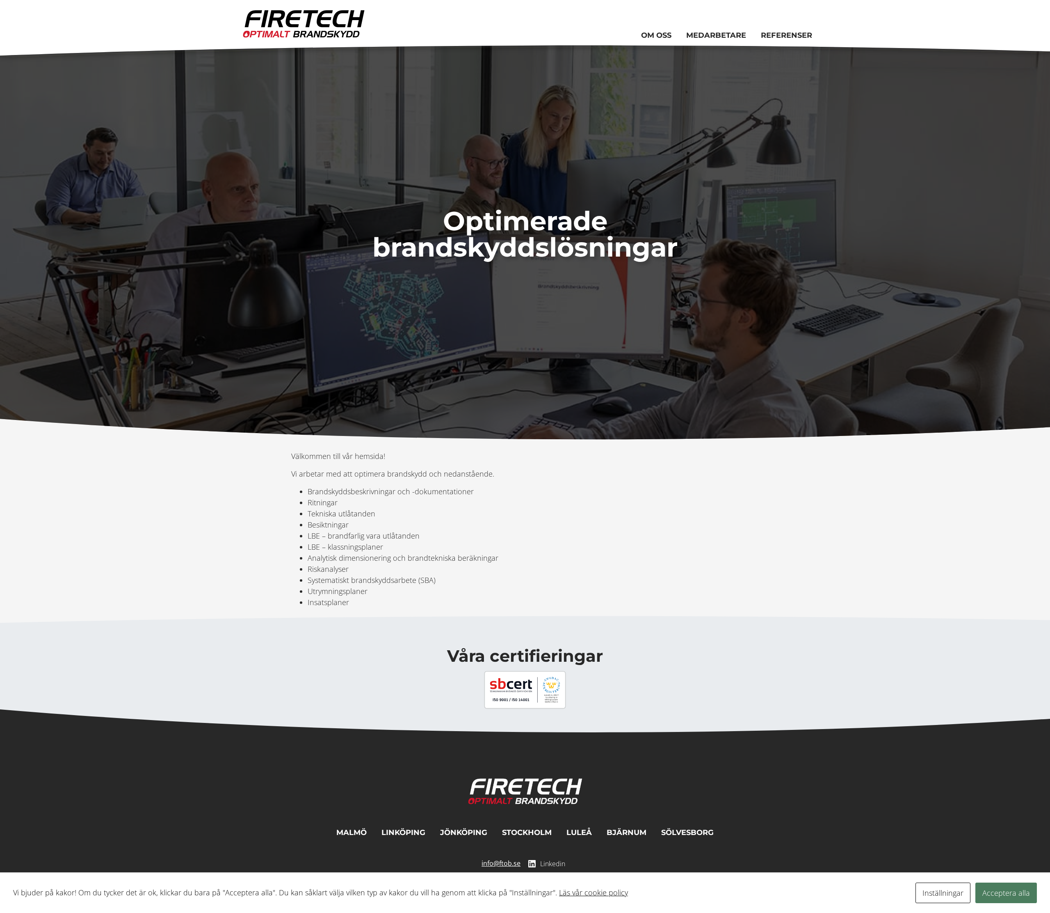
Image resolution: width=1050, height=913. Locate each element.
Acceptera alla (1006, 893)
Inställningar (942, 893)
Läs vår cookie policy (593, 892)
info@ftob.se (501, 863)
